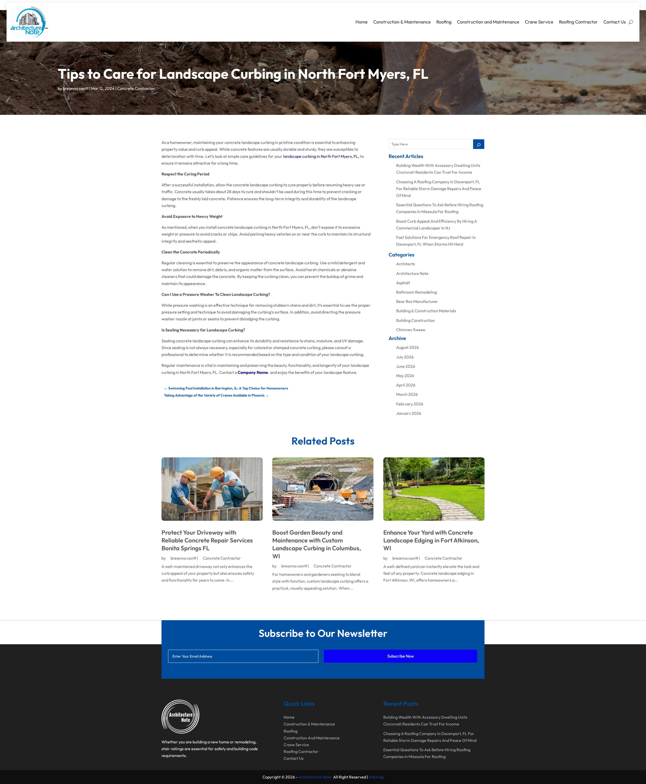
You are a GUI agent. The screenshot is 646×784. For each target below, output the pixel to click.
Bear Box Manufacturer (417, 301)
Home (362, 22)
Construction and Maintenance (488, 22)
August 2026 (407, 347)
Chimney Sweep (410, 329)
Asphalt (403, 282)
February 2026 (409, 403)
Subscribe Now (400, 656)
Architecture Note (412, 273)
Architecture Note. (315, 776)
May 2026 (405, 375)
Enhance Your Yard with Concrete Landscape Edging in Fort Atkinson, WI (431, 540)
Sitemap (376, 776)
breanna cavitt (76, 88)
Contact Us (614, 22)
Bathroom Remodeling (416, 292)
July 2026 (405, 356)
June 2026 (405, 366)
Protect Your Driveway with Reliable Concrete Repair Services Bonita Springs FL (207, 540)
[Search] (478, 144)
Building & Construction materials (426, 310)
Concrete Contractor (136, 88)
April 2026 (405, 384)
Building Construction (415, 320)
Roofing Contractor (578, 22)
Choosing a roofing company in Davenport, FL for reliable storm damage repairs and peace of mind (438, 188)
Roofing (443, 22)
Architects (405, 263)
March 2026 (407, 394)
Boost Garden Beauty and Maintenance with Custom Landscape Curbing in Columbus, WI (316, 544)
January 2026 (408, 413)
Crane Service (539, 22)
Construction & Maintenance (402, 22)
